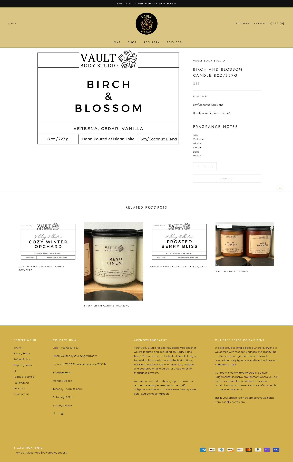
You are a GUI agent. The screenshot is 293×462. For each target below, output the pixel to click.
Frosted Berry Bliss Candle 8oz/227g (178, 266)
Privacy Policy (22, 353)
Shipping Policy (23, 365)
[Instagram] (62, 413)
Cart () (277, 23)
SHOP (132, 42)
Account (242, 23)
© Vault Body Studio (28, 447)
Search (259, 23)
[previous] (10, 263)
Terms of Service (24, 376)
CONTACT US (21, 394)
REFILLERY (152, 42)
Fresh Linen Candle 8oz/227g (107, 305)
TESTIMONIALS (22, 382)
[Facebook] (54, 413)
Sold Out (227, 178)
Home (116, 42)
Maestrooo (33, 452)
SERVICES (174, 42)
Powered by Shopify (54, 452)
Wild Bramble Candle (232, 271)
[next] (282, 263)
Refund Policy (22, 359)
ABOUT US (20, 388)
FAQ (16, 371)
